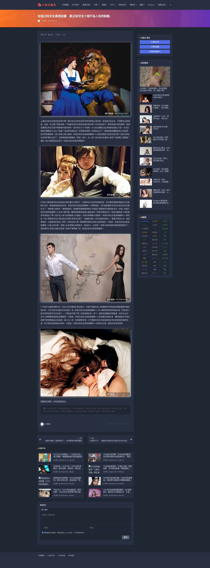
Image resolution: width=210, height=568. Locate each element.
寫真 (144, 240)
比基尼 (144, 254)
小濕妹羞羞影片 (155, 51)
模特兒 (144, 251)
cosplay (144, 225)
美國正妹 (145, 266)
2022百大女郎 (145, 222)
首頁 (51, 34)
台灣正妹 (145, 232)
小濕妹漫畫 (61, 555)
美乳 (154, 262)
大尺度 (155, 236)
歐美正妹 (155, 251)
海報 (119, 424)
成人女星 (165, 243)
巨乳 (164, 240)
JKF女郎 (164, 225)
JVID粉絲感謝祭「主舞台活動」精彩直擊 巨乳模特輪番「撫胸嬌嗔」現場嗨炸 (117, 468)
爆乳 (144, 258)
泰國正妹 (155, 254)
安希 (164, 236)
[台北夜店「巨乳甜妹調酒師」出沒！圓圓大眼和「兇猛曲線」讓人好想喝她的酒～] (146, 175)
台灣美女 (155, 232)
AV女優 (154, 221)
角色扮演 (145, 269)
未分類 (44, 20)
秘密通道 (71, 555)
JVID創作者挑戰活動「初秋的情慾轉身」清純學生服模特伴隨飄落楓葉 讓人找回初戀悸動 (117, 480)
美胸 (154, 266)
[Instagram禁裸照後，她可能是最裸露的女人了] (146, 206)
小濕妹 (47, 424)
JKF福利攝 (144, 229)
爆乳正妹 (155, 258)
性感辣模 (155, 243)
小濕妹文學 (155, 42)
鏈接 (128, 424)
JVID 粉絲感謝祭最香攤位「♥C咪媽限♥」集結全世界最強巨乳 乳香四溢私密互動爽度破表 (117, 492)
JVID (154, 229)
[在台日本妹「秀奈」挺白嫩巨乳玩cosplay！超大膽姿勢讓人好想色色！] (146, 165)
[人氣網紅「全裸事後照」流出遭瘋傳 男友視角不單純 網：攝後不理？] (155, 85)
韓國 (164, 269)
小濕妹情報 (155, 47)
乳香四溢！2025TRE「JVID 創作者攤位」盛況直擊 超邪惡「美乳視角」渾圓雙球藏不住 (67, 468)
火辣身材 (165, 254)
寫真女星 (155, 240)
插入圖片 (44, 510)
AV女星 (164, 221)
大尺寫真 (145, 236)
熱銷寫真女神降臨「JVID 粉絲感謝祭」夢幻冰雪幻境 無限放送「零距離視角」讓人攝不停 (67, 480)
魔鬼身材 (155, 273)
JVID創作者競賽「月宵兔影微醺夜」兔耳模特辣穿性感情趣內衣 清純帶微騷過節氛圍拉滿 (117, 457)
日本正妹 (155, 247)
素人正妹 (145, 262)
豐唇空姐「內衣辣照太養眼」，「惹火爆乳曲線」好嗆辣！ (160, 108)
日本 (144, 247)
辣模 (154, 269)
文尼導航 (65, 5)
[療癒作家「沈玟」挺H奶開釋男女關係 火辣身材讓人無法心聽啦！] (146, 195)
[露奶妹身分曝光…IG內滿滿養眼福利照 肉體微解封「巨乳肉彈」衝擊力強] (146, 154)
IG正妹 (155, 225)
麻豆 (164, 273)
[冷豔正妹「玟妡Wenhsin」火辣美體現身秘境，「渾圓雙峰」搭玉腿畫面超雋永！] (146, 182)
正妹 (164, 251)
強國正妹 (145, 243)
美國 (164, 262)
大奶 (164, 232)
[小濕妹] (39, 21)
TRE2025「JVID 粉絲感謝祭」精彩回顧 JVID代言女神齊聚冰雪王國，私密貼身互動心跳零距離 (67, 492)
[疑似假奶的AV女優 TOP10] (146, 133)
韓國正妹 (145, 273)
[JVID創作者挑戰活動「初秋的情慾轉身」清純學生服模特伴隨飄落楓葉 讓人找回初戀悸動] (95, 485)
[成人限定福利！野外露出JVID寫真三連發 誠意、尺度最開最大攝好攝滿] (146, 139)
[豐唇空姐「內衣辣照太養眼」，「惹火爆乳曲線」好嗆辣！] (146, 112)
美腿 (164, 266)
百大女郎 (165, 258)
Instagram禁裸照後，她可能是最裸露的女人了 (161, 203)
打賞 (111, 424)
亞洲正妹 (165, 229)
